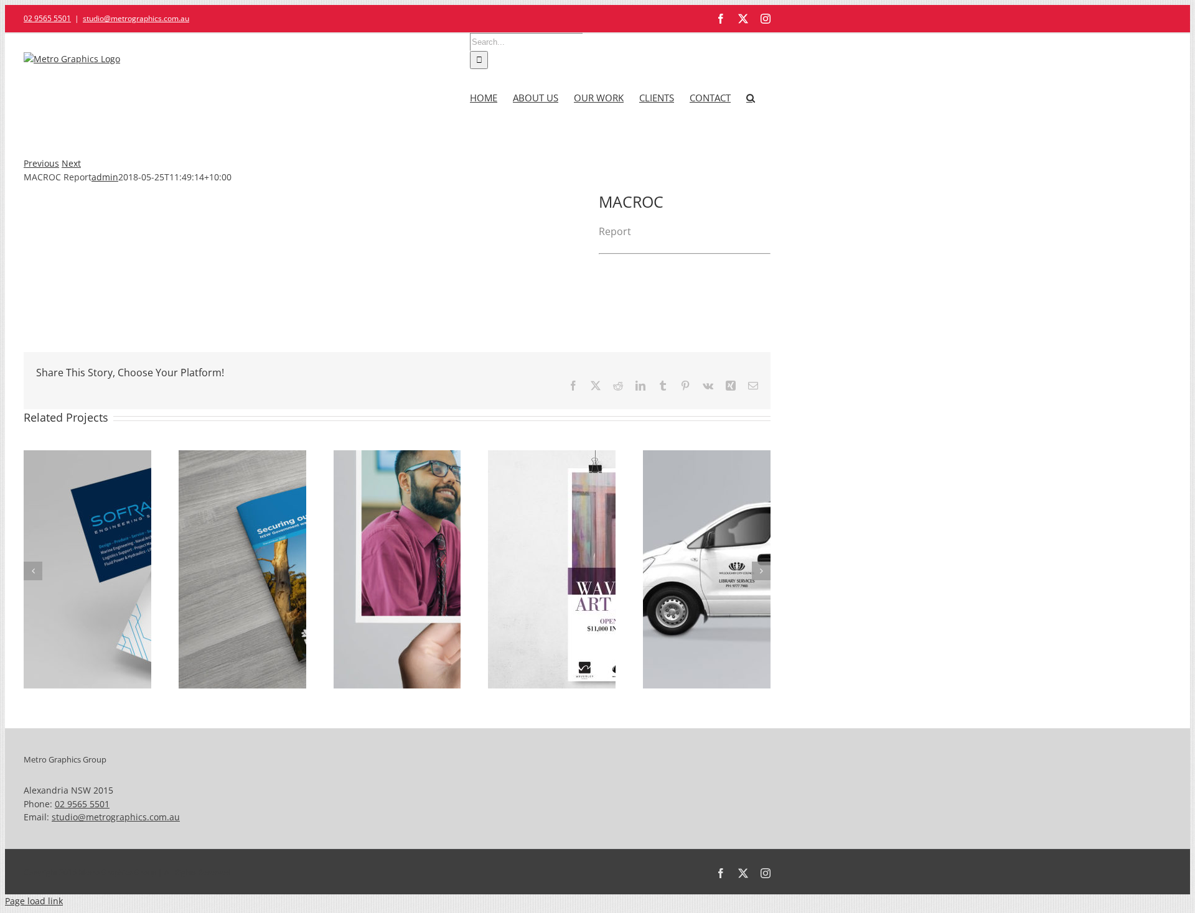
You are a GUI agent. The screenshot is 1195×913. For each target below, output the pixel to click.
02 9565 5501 (47, 18)
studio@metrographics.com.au (136, 18)
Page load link (34, 901)
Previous (41, 163)
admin (104, 177)
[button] (750, 96)
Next (71, 163)
